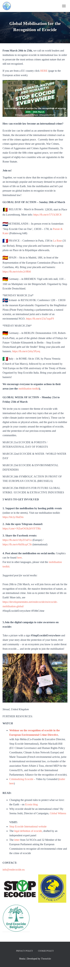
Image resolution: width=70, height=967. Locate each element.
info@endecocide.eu (14, 869)
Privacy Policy (24, 951)
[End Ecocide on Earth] (14, 6)
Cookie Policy (46, 951)
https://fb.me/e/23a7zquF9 (40, 318)
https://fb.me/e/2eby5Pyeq (26, 351)
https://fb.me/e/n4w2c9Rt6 (17, 271)
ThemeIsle (46, 958)
